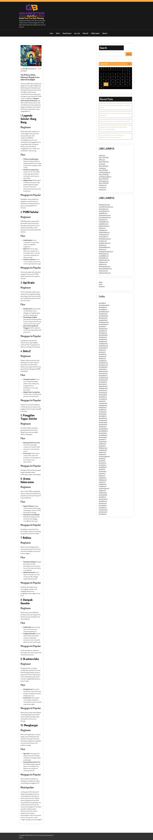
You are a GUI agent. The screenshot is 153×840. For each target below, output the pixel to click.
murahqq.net (102, 168)
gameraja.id (102, 352)
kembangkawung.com (105, 239)
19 (110, 81)
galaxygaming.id (103, 371)
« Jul (128, 64)
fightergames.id (103, 448)
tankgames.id (102, 454)
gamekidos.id (102, 497)
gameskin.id (102, 458)
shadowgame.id (103, 362)
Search (103, 47)
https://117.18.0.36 (104, 157)
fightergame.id (103, 480)
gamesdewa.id (103, 331)
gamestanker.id (103, 495)
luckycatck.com (103, 219)
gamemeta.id (102, 465)
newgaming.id (102, 369)
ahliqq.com (102, 159)
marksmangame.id (104, 488)
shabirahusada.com (104, 260)
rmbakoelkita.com (104, 221)
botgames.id (102, 446)
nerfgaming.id (102, 426)
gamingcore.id (103, 503)
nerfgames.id (102, 443)
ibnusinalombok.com (104, 266)
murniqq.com (102, 187)
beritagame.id (102, 407)
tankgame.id (102, 490)
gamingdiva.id (102, 507)
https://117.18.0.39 (104, 162)
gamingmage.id (103, 422)
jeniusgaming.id (103, 318)
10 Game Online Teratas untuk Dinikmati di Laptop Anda (115, 121)
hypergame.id (102, 486)
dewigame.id (102, 358)
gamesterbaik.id (103, 335)
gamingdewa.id (103, 309)
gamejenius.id (102, 356)
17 (101, 81)
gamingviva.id (102, 514)
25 (106, 84)
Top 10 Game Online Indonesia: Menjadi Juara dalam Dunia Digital (30, 77)
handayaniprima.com (105, 215)
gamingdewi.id (103, 307)
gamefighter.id (103, 467)
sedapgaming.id (103, 328)
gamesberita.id (103, 382)
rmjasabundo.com (104, 234)
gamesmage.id (103, 437)
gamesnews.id (103, 384)
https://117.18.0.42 (103, 166)
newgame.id (102, 401)
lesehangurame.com (104, 204)
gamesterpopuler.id (104, 305)
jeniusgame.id (102, 411)
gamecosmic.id (103, 392)
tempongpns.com (103, 209)
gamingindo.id (103, 505)
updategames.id (103, 388)
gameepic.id (102, 473)
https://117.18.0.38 (104, 174)
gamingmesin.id (103, 499)
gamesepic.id (102, 439)
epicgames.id (102, 452)
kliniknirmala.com (104, 253)
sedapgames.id (103, 341)
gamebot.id (102, 469)
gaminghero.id (103, 501)
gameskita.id (102, 303)
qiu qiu (100, 284)
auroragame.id (103, 399)
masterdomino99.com (105, 176)
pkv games (102, 286)
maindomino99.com (104, 172)
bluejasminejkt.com (104, 226)
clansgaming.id (103, 420)
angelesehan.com (103, 224)
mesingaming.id (103, 510)
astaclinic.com (103, 264)
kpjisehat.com (102, 245)
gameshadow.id (103, 348)
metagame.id (102, 478)
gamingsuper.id (103, 512)
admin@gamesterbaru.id (29, 69)
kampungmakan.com (105, 217)
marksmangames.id (104, 456)
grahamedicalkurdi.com (105, 268)
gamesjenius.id (103, 333)
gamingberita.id (103, 367)
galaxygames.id (103, 386)
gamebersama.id (103, 345)
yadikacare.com (103, 262)
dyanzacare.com (103, 271)
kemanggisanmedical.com (106, 251)
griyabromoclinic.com (105, 273)
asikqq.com (102, 155)
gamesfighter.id (103, 435)
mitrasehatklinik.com (104, 247)
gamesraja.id (102, 326)
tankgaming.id (103, 492)
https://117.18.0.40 (103, 183)
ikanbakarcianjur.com (105, 243)
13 (115, 78)
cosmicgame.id (103, 403)
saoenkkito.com (103, 213)
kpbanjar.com (102, 249)
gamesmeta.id (103, 433)
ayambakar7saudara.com (106, 207)
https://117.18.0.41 (103, 170)
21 (120, 81)
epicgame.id (102, 482)
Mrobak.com (102, 228)
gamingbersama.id (104, 311)
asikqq (100, 282)
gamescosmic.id (103, 380)
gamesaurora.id (103, 373)
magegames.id (103, 450)
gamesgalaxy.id (103, 375)
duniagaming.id (103, 313)
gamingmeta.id (103, 424)
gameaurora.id (103, 390)
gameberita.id (102, 397)
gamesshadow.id (103, 324)
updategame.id (103, 405)
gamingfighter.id (103, 431)
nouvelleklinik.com (104, 256)
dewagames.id (103, 337)
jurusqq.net (102, 164)
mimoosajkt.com (103, 236)
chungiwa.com (103, 241)
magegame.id (102, 484)
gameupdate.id (103, 394)
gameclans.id (102, 463)
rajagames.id (102, 350)
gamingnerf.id (102, 414)
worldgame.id (102, 409)
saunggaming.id (103, 320)
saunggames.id (103, 339)
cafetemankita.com (104, 232)
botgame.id (102, 475)
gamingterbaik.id (103, 316)
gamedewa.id (102, 354)
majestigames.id (103, 343)
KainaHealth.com (103, 258)
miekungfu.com (103, 230)
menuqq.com (102, 189)
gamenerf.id (102, 461)
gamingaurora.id (103, 365)
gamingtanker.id (103, 429)
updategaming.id (103, 377)
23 (129, 81)
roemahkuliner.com (104, 211)
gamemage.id (102, 471)
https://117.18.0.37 (103, 179)
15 (125, 78)
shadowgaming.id (103, 322)
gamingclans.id (103, 418)
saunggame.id (102, 360)
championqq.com (104, 181)
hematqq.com (103, 185)
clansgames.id (103, 441)
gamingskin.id (102, 416)
